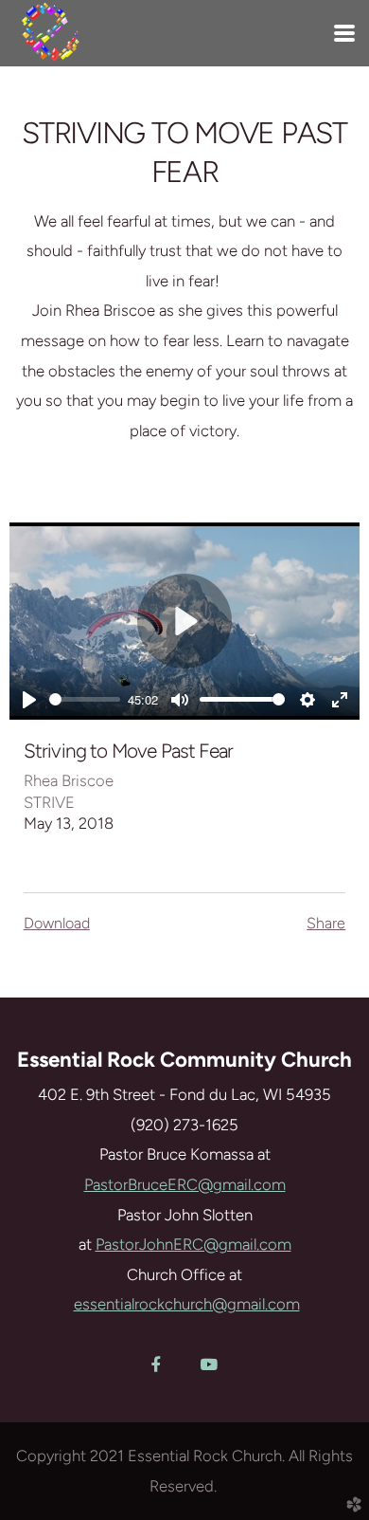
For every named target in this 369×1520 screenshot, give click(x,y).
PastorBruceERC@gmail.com (185, 1184)
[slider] (85, 699)
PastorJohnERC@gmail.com (193, 1244)
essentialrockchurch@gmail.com (187, 1303)
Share (326, 923)
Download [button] (57, 923)
